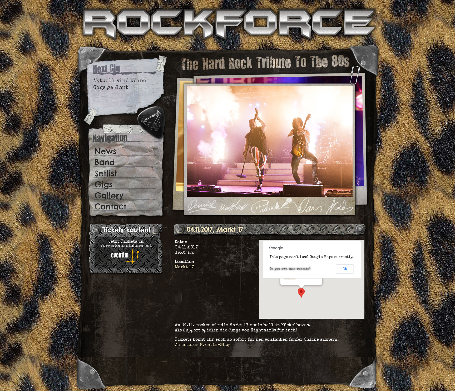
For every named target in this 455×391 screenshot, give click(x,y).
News (105, 151)
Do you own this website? (290, 269)
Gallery (109, 195)
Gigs (103, 184)
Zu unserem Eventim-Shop (203, 345)
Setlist (106, 173)
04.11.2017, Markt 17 (215, 229)
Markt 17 (184, 267)
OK (345, 269)
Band (105, 162)
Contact (110, 207)
